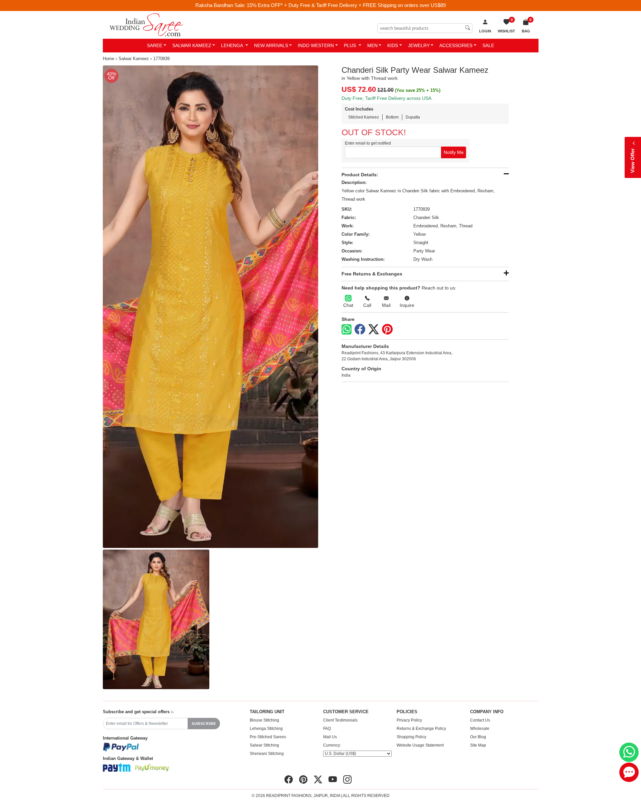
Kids (392, 45)
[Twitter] (373, 330)
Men (372, 45)
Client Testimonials (340, 720)
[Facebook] (360, 330)
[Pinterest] (387, 330)
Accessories (455, 45)
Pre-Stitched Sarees (268, 737)
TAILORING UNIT (267, 712)
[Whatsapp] (347, 329)
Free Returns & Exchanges (372, 273)
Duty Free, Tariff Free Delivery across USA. (387, 98)
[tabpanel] (210, 306)
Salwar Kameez (191, 45)
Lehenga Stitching (266, 728)
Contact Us (480, 720)
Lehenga (232, 45)
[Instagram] (347, 779)
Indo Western (316, 45)
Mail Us (330, 737)
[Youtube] (333, 779)
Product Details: (360, 174)
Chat (348, 305)
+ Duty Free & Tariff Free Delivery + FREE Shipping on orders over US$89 (365, 5)
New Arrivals (271, 45)
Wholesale (479, 728)
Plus (350, 45)
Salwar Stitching (264, 745)
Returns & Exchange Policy (421, 728)
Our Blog (478, 737)
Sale (488, 45)
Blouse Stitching (264, 720)
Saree (154, 45)
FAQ (327, 728)
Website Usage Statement (420, 745)
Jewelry (419, 45)
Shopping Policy (411, 737)
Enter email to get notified (368, 143)
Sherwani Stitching (267, 753)
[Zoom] (210, 306)
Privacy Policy (409, 720)
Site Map (478, 745)
